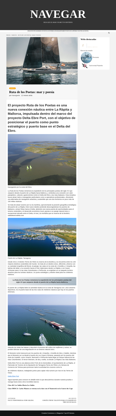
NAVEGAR (58, 14)
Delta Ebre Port (13, 376)
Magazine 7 (60, 413)
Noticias (35, 31)
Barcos (40, 31)
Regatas (55, 31)
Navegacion (47, 31)
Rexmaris (95, 57)
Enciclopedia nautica (75, 31)
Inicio (30, 31)
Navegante (16, 95)
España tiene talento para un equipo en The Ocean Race (59, 400)
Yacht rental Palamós (96, 65)
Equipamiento (63, 31)
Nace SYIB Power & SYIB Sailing (21, 399)
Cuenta (85, 31)
